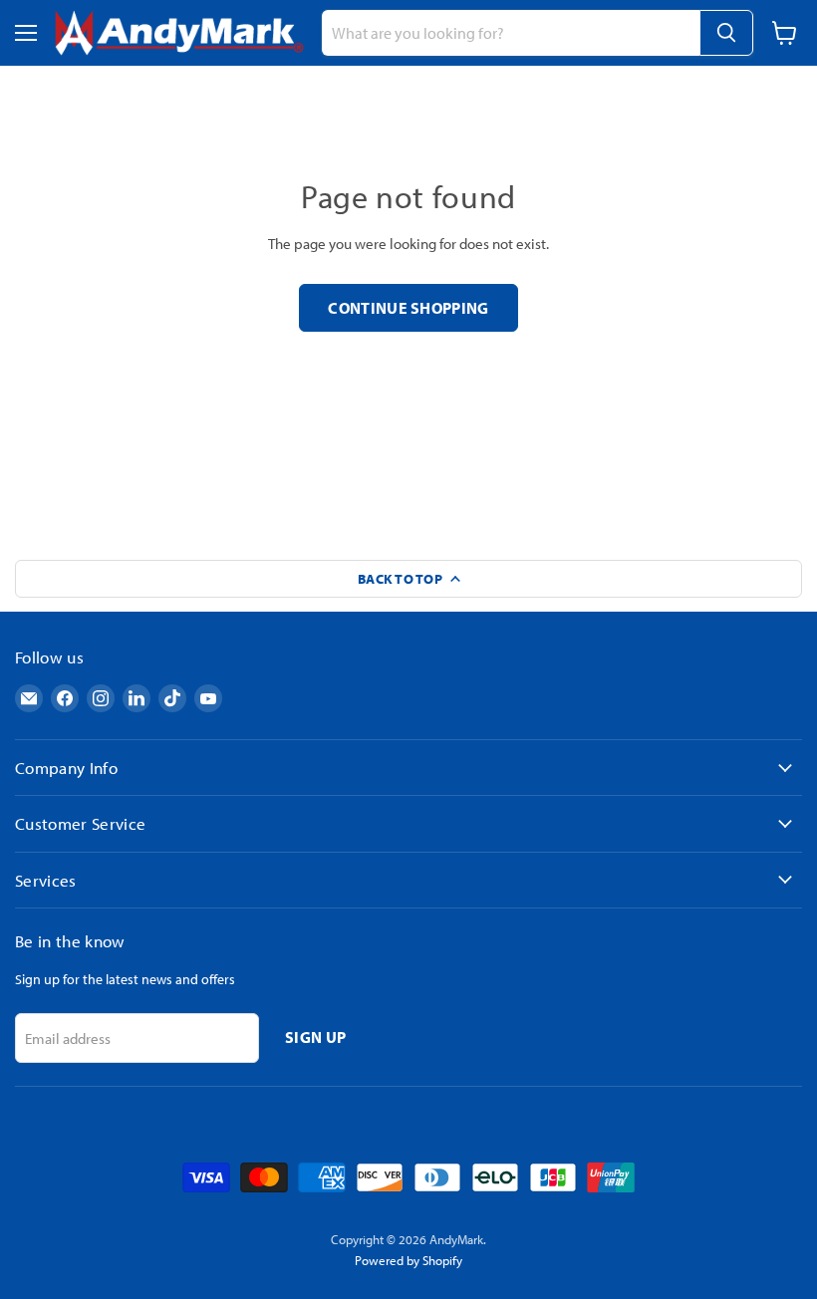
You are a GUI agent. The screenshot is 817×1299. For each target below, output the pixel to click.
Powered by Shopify (408, 1260)
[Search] (726, 33)
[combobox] (510, 33)
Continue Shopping (408, 308)
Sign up (315, 1037)
